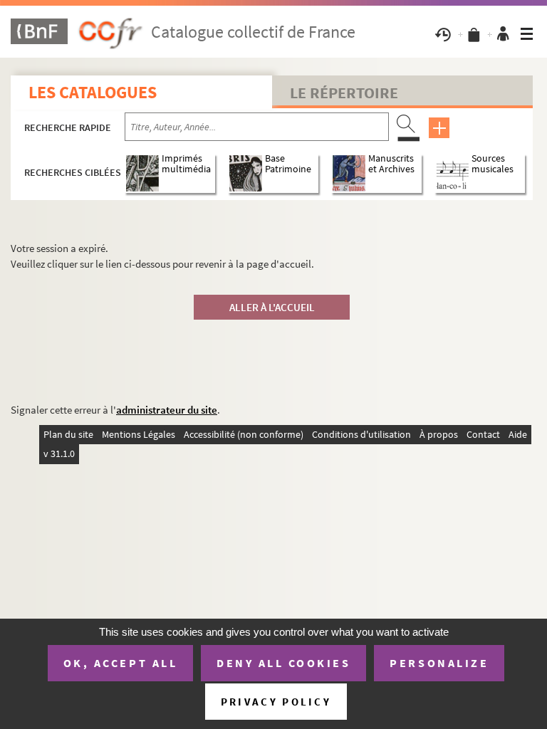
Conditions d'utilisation (361, 434)
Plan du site (68, 434)
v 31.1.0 (59, 453)
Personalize (439, 663)
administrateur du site (166, 409)
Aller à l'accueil (272, 307)
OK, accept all (120, 663)
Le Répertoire (344, 93)
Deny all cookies (283, 663)
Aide (518, 434)
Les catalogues (92, 92)
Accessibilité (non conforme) (243, 434)
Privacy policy (276, 701)
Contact (483, 434)
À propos (439, 434)
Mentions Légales (138, 434)
